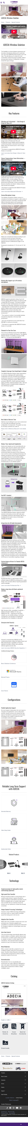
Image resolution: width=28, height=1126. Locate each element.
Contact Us (4, 1111)
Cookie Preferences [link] (6, 1104)
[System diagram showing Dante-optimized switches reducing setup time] (14, 601)
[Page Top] (21, 1124)
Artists (2, 1083)
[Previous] (2, 866)
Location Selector (10, 1097)
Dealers (2, 1087)
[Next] (26, 866)
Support (3, 1091)
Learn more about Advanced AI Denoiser (11, 191)
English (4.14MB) (5, 1020)
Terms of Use (11, 1111)
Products (3, 1073)
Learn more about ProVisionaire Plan (10, 585)
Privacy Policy (4, 1113)
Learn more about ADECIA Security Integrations (13, 648)
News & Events (4, 1076)
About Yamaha (4, 1094)
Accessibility (12, 1113)
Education (3, 1080)
